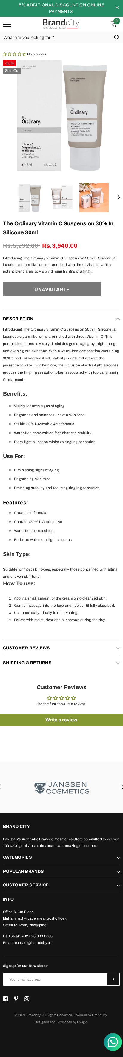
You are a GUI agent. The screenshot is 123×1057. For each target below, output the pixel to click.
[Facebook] (5, 999)
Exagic (82, 1022)
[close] (117, 8)
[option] (61, 115)
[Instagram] (26, 999)
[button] (14, 54)
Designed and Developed (53, 1022)
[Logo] (60, 23)
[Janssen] (61, 787)
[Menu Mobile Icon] (7, 24)
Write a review (61, 719)
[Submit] (113, 979)
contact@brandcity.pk (33, 943)
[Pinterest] (16, 999)
